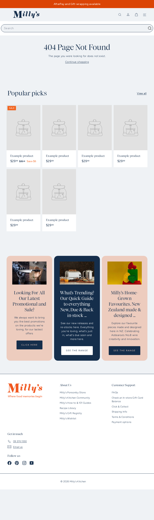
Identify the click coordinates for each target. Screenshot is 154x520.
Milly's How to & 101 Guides (75, 402)
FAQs (115, 392)
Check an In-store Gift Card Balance (127, 399)
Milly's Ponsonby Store (73, 392)
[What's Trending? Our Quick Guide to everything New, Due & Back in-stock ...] (77, 273)
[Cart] (136, 15)
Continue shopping (77, 62)
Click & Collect (120, 406)
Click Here (29, 345)
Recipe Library (68, 408)
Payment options (121, 422)
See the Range (77, 350)
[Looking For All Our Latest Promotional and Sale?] (29, 273)
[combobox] (77, 28)
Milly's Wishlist (68, 418)
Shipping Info (119, 411)
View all (141, 93)
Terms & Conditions (123, 417)
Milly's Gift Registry (71, 413)
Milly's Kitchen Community (75, 397)
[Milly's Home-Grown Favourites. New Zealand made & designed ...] (124, 273)
